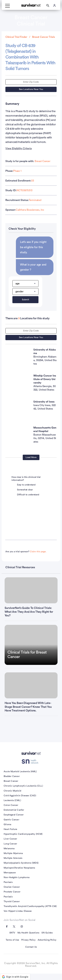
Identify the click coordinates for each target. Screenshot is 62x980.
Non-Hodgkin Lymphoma (16, 877)
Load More (31, 457)
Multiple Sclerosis (13, 858)
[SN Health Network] (31, 761)
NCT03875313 (24, 190)
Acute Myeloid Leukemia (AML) (20, 771)
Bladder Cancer (12, 776)
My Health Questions (28, 933)
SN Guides (47, 933)
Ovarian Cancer (12, 887)
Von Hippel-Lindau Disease (18, 911)
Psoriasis (8, 882)
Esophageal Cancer (14, 815)
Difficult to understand (28, 495)
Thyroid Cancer (12, 901)
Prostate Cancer (12, 892)
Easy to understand (26, 485)
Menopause (10, 873)
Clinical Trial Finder (16, 37)
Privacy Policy (28, 940)
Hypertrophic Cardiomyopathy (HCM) (23, 834)
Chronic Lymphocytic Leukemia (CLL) (23, 786)
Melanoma (9, 848)
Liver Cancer (10, 839)
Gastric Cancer (11, 820)
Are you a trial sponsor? (25, 552)
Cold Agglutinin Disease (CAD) (20, 796)
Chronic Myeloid (12, 791)
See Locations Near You (31, 89)
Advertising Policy (47, 940)
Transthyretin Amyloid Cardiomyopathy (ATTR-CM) (30, 906)
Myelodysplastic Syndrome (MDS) (21, 863)
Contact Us (31, 947)
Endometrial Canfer (14, 810)
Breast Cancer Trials (43, 37)
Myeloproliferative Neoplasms (19, 868)
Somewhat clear (25, 490)
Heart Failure (10, 829)
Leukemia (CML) (12, 800)
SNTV (12, 933)
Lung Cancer (10, 844)
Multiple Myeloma (13, 853)
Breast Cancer (42, 161)
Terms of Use (12, 940)
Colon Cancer (11, 805)
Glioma (7, 824)
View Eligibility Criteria (18, 148)
